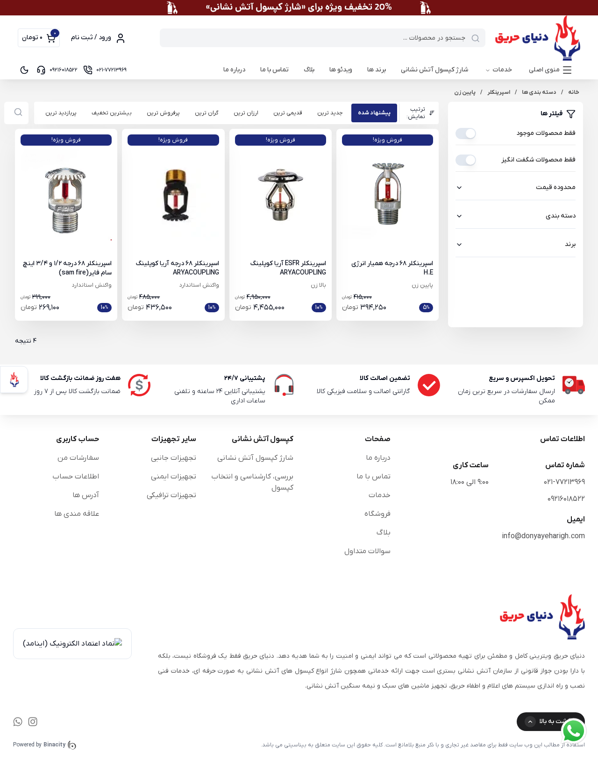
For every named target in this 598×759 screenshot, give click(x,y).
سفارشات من (78, 458)
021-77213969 (564, 482)
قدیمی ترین (287, 113)
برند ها (376, 69)
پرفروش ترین (163, 113)
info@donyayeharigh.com (543, 536)
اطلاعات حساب (75, 476)
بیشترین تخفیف (112, 113)
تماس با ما (274, 69)
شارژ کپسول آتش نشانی (434, 69)
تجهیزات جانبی (173, 458)
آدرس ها (85, 495)
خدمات (502, 69)
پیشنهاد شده (374, 113)
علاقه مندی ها (76, 514)
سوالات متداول (367, 551)
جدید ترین (330, 113)
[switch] (466, 133)
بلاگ (309, 69)
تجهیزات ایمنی (173, 476)
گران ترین (207, 113)
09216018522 (566, 499)
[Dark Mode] (24, 70)
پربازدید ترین (61, 113)
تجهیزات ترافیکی (171, 495)
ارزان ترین (246, 113)
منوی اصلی (544, 69)
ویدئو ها (340, 69)
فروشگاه (377, 514)
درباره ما (234, 69)
